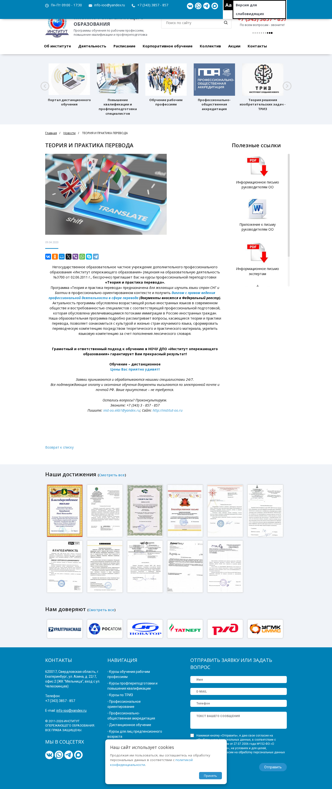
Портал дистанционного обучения (69, 102)
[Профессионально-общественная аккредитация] (214, 79)
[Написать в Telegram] (206, 6)
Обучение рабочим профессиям (166, 102)
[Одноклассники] (55, 257)
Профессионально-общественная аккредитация (214, 104)
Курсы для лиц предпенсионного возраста (134, 733)
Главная (51, 133)
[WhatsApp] (82, 257)
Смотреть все (112, 474)
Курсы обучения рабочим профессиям (128, 674)
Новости (69, 133)
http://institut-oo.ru (168, 410)
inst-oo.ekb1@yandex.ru (121, 410)
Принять (210, 775)
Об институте (57, 45)
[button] (44, 86)
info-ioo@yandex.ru (109, 5)
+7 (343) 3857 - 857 (152, 5)
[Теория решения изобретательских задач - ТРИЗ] (262, 79)
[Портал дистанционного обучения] (69, 79)
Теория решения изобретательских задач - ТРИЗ (263, 104)
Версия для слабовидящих (250, 9)
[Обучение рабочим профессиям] (166, 79)
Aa (228, 5)
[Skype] (89, 257)
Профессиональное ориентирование (124, 704)
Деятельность (92, 45)
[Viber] (75, 257)
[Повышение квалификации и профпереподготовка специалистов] (117, 79)
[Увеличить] (65, 510)
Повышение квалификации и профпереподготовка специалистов (118, 107)
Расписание (124, 45)
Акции (234, 45)
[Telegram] (96, 257)
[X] (68, 257)
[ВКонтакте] (48, 257)
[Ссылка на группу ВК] (190, 6)
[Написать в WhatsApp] (198, 6)
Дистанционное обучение (130, 725)
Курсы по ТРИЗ (121, 695)
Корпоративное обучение (167, 45)
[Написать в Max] (214, 6)
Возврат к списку (59, 447)
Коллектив (210, 45)
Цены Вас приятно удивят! (135, 369)
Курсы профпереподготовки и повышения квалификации (132, 685)
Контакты (257, 45)
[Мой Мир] (62, 257)
